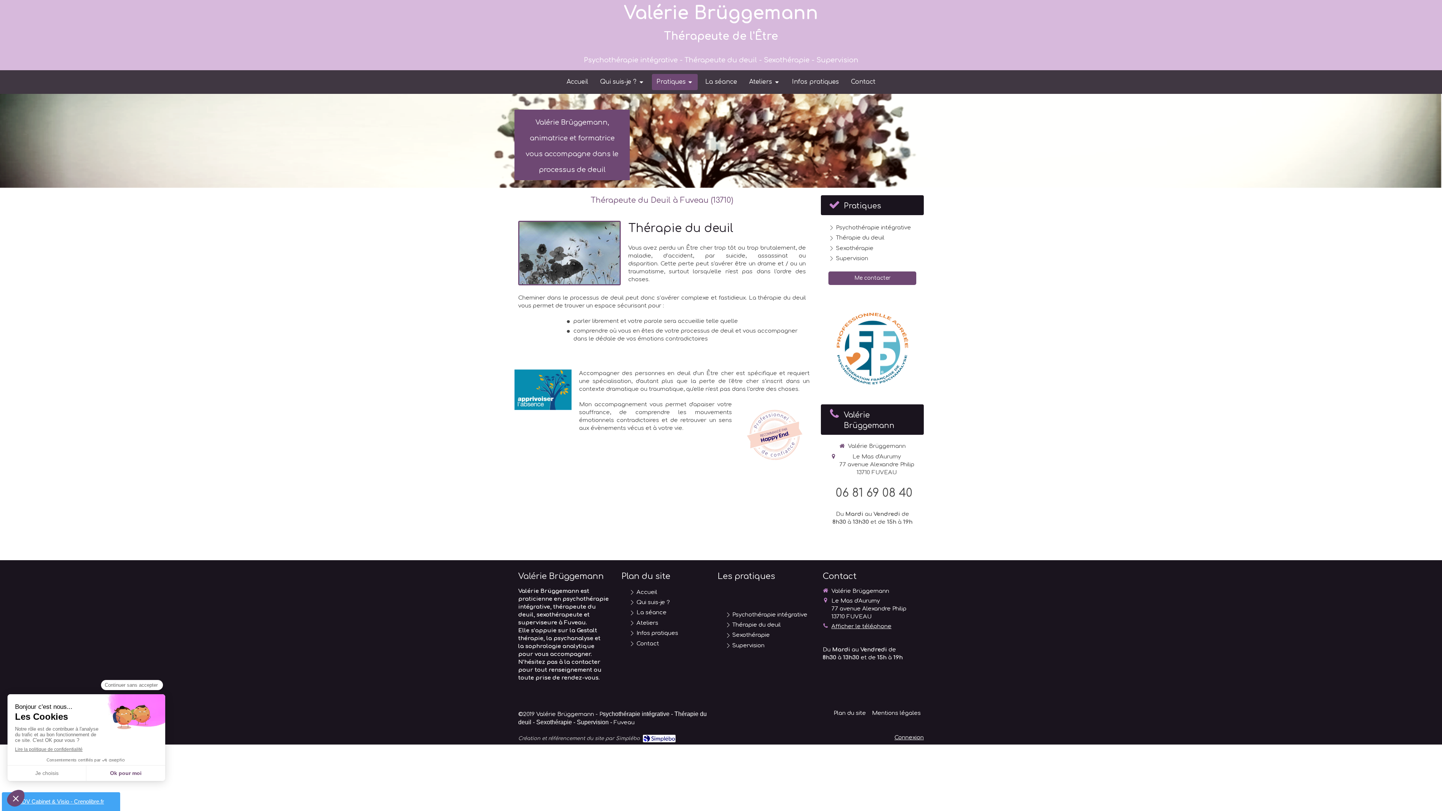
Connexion (909, 737)
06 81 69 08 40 (874, 493)
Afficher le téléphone (861, 626)
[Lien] (543, 389)
